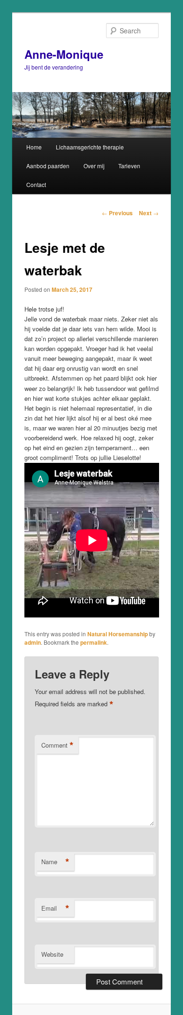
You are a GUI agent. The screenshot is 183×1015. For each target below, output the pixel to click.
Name (55, 861)
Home (34, 147)
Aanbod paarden (47, 166)
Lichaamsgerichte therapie (90, 147)
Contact (36, 184)
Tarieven (129, 166)
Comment (57, 745)
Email (55, 908)
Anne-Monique (63, 54)
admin (32, 642)
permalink (93, 642)
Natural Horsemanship (117, 634)
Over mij (94, 166)
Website (52, 954)
